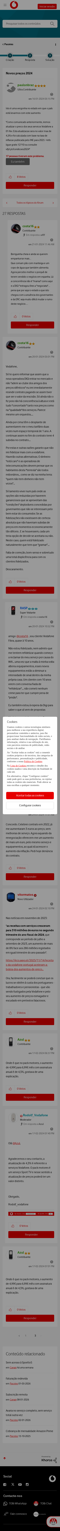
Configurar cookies (30, 805)
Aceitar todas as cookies (30, 795)
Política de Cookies (33, 761)
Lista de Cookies (18, 766)
